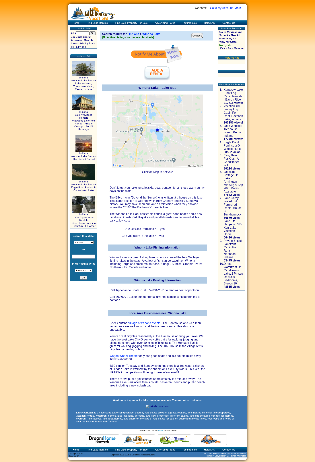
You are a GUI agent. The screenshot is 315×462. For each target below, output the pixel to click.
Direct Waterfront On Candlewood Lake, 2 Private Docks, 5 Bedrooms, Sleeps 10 (233, 273)
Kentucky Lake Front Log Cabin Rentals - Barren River (233, 94)
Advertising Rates (165, 22)
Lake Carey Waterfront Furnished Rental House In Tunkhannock (233, 206)
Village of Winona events (144, 323)
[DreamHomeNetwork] (102, 439)
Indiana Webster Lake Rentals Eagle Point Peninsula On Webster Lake (83, 186)
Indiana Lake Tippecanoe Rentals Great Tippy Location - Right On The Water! (83, 220)
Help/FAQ (209, 22)
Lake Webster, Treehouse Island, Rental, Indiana (233, 130)
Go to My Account (221, 7)
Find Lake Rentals (97, 22)
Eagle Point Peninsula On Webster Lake (233, 145)
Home (75, 22)
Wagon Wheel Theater (124, 355)
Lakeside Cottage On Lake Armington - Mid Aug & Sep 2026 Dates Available (233, 181)
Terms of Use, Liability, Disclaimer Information (226, 456)
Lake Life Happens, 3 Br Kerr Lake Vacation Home (233, 228)
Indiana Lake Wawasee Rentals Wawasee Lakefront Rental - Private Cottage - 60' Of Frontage (83, 120)
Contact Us (228, 22)
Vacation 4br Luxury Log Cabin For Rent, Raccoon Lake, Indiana (233, 113)
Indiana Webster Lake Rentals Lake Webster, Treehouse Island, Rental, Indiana (83, 83)
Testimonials (189, 22)
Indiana (134, 34)
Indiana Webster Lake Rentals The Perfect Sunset (83, 156)
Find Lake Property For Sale (131, 22)
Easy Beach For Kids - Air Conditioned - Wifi (232, 160)
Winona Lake (151, 34)
